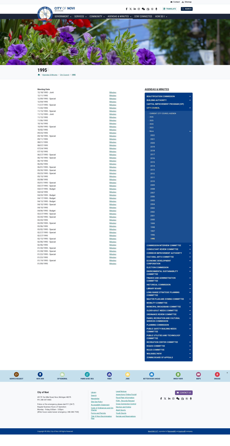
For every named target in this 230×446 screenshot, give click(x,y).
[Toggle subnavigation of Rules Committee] (190, 350)
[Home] (39, 75)
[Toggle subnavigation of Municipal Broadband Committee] (190, 307)
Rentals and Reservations (126, 416)
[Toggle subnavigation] (190, 131)
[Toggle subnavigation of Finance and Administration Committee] (190, 278)
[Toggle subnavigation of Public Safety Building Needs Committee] (190, 329)
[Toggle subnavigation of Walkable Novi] (190, 354)
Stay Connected (143, 16)
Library (93, 392)
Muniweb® (172, 431)
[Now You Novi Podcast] (156, 9)
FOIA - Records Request (125, 401)
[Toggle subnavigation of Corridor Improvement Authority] (190, 253)
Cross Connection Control (126, 404)
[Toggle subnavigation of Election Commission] (190, 267)
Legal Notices (121, 391)
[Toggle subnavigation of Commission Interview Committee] (190, 245)
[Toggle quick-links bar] (227, 373)
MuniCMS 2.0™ (153, 431)
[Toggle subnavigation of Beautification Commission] (190, 96)
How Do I (160, 16)
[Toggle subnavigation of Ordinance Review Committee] (190, 314)
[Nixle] (143, 9)
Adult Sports (121, 410)
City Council (64, 75)
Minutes (112, 92)
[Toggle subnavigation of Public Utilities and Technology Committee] (190, 335)
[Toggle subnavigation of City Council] (190, 108)
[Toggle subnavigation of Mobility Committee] (190, 303)
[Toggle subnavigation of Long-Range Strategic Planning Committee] (190, 292)
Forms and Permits (98, 413)
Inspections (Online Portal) (126, 395)
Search (94, 396)
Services (79, 16)
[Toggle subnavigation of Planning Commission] (190, 325)
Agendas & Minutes (118, 16)
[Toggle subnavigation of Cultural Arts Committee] (190, 257)
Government (62, 16)
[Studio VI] (148, 9)
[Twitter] (130, 9)
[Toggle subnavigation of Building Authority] (190, 100)
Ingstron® (182, 431)
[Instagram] (139, 9)
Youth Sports (121, 413)
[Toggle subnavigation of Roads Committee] (190, 346)
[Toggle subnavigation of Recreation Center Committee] (190, 342)
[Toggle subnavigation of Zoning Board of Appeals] (190, 357)
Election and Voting (123, 407)
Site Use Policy (97, 402)
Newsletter (95, 399)
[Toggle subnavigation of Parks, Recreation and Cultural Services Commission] (190, 318)
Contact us (185, 393)
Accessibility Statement (100, 405)
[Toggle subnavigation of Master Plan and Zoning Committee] (190, 299)
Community (96, 16)
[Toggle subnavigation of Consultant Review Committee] (190, 249)
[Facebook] (126, 9)
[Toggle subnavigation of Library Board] (190, 288)
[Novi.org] (152, 9)
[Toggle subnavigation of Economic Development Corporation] (190, 261)
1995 (73, 75)
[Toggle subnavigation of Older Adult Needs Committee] (190, 310)
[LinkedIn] (135, 9)
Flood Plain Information (125, 398)
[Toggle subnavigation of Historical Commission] (190, 285)
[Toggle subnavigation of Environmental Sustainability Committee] (190, 271)
